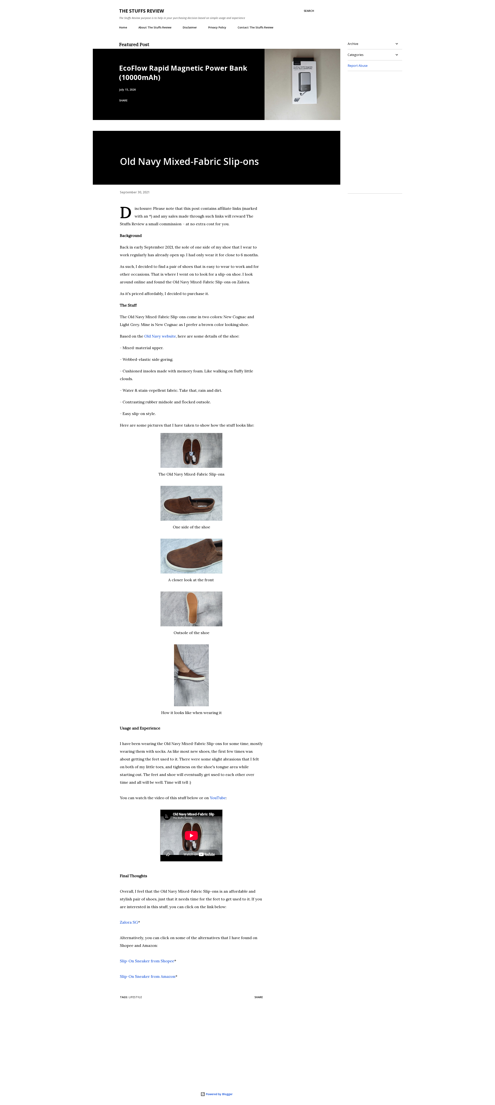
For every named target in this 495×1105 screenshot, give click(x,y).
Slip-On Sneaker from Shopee (147, 960)
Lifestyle (135, 997)
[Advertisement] (185, 1033)
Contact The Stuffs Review (255, 27)
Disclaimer (190, 27)
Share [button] (123, 100)
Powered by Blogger (219, 1094)
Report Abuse (358, 65)
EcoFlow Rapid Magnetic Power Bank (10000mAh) (183, 72)
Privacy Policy (217, 27)
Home (123, 27)
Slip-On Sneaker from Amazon (147, 976)
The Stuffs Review (141, 11)
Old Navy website (160, 336)
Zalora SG (129, 922)
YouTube (218, 797)
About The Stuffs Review (154, 27)
